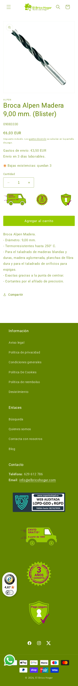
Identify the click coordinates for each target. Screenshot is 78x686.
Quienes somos (20, 429)
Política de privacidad (24, 352)
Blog (12, 449)
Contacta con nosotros (25, 439)
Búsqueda (16, 419)
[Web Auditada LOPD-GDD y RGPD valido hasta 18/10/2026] (39, 502)
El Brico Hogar (44, 677)
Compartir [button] (15, 294)
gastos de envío (37, 139)
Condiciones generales (25, 362)
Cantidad (9, 174)
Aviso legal (16, 342)
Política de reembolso (24, 382)
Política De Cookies (22, 372)
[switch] (9, 592)
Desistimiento (19, 392)
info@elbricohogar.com (37, 480)
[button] (8, 7)
